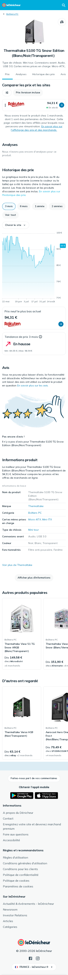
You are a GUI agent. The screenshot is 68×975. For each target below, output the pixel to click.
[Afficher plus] (5, 105)
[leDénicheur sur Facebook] (30, 958)
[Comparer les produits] (62, 22)
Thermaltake (36, 506)
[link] (21, 634)
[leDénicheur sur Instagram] (38, 958)
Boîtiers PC (12, 14)
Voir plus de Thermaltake (17, 565)
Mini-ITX (47, 519)
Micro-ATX (34, 519)
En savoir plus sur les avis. (33, 385)
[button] (7, 92)
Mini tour (33, 529)
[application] (34, 268)
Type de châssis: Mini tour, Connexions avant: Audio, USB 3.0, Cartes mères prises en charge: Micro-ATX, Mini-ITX (33, 64)
